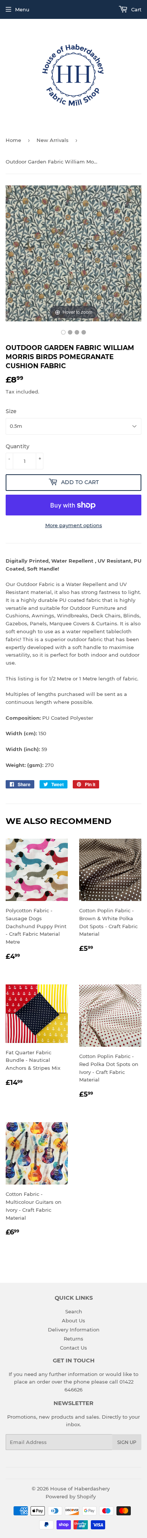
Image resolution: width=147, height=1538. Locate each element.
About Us (73, 1320)
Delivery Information (74, 1330)
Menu (22, 9)
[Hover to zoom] (73, 253)
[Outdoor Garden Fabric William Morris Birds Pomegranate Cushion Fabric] (63, 332)
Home (13, 140)
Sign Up (126, 1442)
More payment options (73, 525)
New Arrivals (53, 140)
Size (11, 411)
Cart (135, 9)
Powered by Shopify (71, 1496)
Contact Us (73, 1348)
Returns (73, 1339)
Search (73, 1311)
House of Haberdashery (80, 1489)
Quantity (17, 446)
